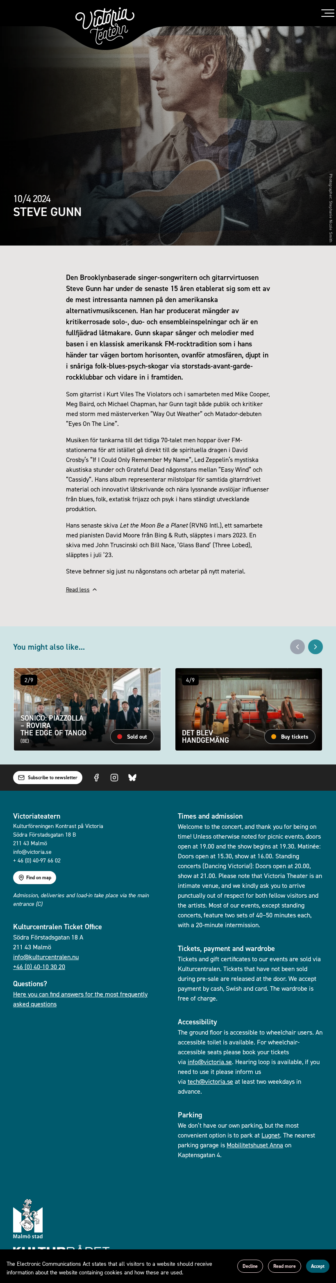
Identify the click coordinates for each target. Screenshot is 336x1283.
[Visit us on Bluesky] (132, 777)
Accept (318, 1266)
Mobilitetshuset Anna (255, 1145)
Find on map (38, 877)
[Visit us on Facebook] (96, 777)
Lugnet (270, 1135)
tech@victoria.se (210, 1081)
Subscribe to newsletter (52, 777)
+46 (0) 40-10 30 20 (39, 966)
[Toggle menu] (328, 13)
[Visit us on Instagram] (114, 777)
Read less (78, 589)
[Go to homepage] (104, 26)
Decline (250, 1266)
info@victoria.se (210, 1062)
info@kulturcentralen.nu (46, 957)
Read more (284, 1266)
